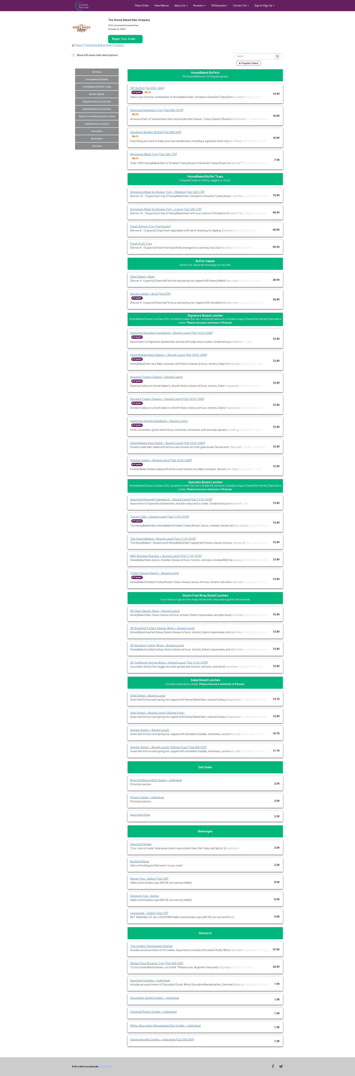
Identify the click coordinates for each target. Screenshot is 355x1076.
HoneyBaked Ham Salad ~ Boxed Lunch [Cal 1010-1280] (167, 443)
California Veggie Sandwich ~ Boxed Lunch (158, 421)
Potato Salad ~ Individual (147, 797)
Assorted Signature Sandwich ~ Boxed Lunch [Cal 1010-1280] (171, 333)
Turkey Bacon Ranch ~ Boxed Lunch (154, 573)
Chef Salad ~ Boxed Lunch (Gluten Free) (157, 712)
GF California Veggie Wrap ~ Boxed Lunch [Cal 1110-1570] (169, 662)
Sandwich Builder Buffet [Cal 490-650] (155, 132)
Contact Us (240, 5)
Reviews (198, 5)
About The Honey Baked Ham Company (100, 45)
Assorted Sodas (140, 844)
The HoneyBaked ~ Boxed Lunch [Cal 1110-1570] (163, 538)
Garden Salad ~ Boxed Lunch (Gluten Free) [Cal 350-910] (168, 747)
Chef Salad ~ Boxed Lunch (147, 695)
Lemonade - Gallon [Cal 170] (149, 913)
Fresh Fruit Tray (141, 243)
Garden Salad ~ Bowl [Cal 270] (150, 293)
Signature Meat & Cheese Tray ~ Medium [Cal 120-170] (167, 192)
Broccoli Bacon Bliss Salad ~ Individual (156, 780)
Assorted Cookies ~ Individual (150, 980)
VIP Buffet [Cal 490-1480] (147, 88)
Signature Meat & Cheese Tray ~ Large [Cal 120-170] (166, 209)
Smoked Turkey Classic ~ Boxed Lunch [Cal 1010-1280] (167, 399)
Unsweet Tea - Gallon (144, 896)
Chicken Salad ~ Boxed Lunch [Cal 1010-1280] (161, 460)
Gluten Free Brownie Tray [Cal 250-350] (156, 963)
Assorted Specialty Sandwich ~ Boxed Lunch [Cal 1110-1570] (171, 499)
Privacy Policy (105, 1067)
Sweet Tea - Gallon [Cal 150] (149, 878)
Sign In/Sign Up (263, 5)
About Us (180, 5)
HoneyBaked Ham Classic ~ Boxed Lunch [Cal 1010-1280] (168, 355)
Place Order (142, 5)
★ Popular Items (248, 63)
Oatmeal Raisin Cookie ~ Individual (153, 1011)
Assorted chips (140, 814)
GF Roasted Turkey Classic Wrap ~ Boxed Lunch (162, 628)
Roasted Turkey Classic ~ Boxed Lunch (156, 377)
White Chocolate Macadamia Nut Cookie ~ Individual (165, 1025)
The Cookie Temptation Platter (151, 946)
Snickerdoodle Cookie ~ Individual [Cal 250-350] (162, 1039)
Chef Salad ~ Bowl (142, 276)
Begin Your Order (125, 39)
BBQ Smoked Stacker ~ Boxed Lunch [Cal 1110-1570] (166, 556)
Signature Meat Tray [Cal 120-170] (153, 154)
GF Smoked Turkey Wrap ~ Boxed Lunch (157, 645)
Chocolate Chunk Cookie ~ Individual (154, 998)
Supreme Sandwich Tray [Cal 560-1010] (156, 110)
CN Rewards (218, 5)
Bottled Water (139, 861)
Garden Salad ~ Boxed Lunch (149, 730)
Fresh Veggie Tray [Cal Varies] (150, 226)
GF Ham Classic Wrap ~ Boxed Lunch (155, 611)
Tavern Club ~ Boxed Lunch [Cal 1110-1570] (159, 516)
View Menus (161, 5)
